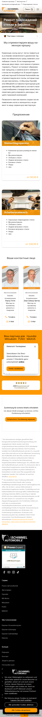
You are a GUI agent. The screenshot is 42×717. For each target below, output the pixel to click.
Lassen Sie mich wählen (21, 700)
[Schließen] (35, 346)
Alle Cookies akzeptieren (21, 710)
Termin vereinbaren (15, 369)
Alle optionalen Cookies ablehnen (21, 705)
